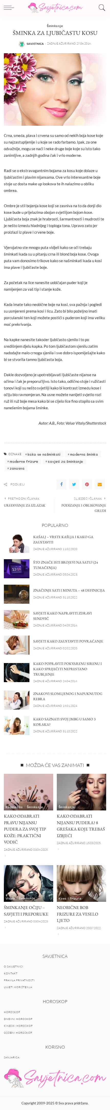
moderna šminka (84, 454)
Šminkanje (55, 25)
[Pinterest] (87, 484)
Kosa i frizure (70, 898)
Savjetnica (35, 43)
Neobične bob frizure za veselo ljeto (77, 914)
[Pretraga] (100, 7)
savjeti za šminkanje (65, 461)
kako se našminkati (44, 454)
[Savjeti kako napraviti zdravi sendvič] (16, 619)
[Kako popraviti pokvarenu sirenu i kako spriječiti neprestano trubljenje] (16, 672)
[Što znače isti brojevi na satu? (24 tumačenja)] (16, 568)
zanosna (17, 468)
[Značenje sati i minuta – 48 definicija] (16, 594)
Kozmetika (14, 806)
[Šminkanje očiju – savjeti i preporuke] (28, 883)
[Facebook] (61, 484)
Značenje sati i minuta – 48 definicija (69, 590)
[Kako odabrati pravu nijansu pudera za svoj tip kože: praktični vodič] (28, 792)
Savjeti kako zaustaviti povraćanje (68, 641)
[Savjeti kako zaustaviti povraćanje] (16, 645)
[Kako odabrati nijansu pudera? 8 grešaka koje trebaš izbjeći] (81, 792)
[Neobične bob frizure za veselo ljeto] (81, 883)
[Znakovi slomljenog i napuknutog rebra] (16, 700)
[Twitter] (74, 484)
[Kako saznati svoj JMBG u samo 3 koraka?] (16, 725)
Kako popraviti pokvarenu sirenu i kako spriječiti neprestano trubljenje (67, 669)
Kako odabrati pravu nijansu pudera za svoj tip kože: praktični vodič (25, 829)
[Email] (100, 484)
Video (10, 898)
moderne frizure (24, 461)
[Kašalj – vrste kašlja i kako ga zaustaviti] (16, 543)
